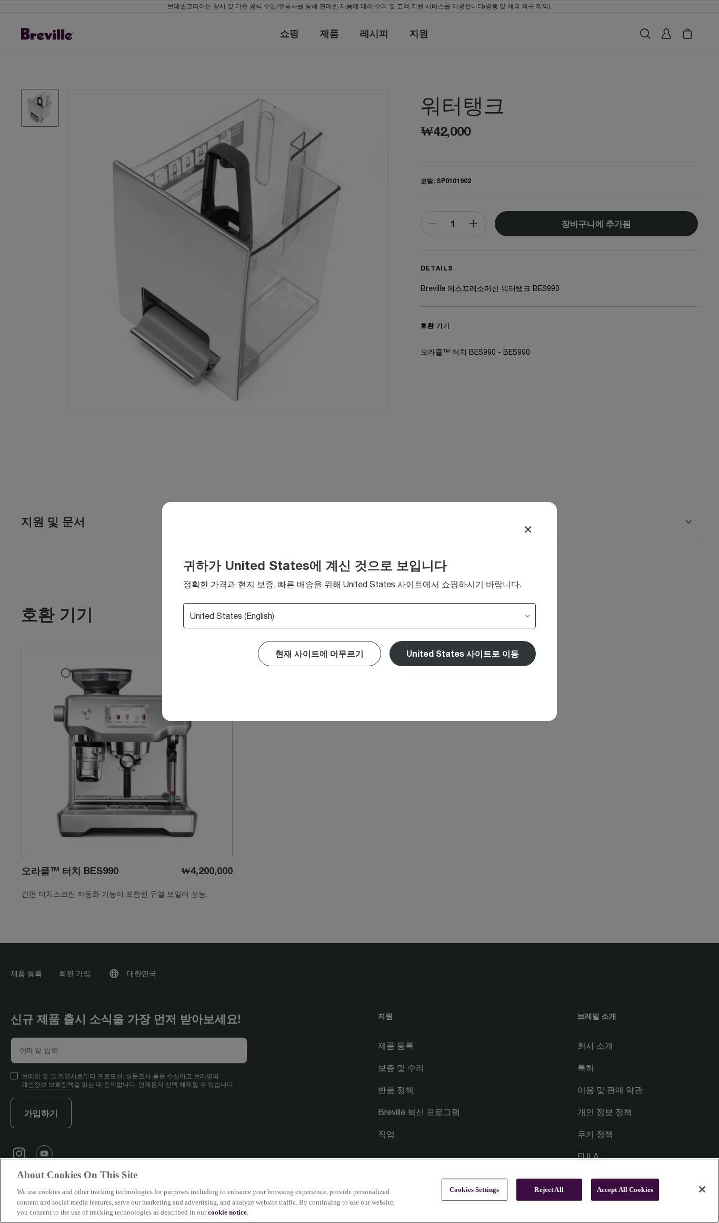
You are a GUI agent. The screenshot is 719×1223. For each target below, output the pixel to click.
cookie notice (227, 1212)
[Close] (528, 529)
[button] (463, 653)
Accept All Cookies (625, 1190)
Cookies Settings (474, 1190)
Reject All (548, 1190)
